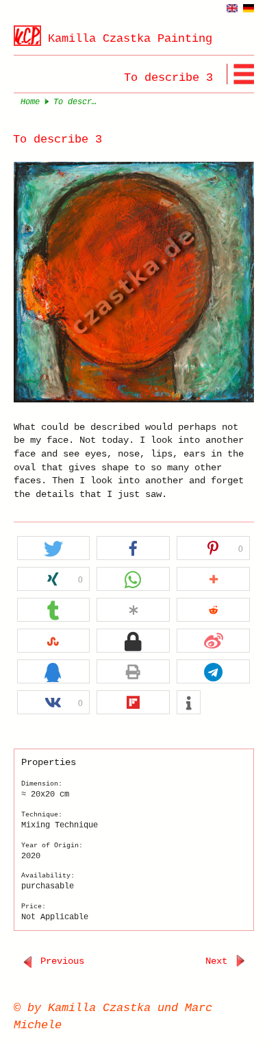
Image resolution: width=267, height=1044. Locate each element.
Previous (59, 961)
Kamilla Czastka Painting (130, 38)
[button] (54, 549)
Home (30, 102)
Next (219, 961)
